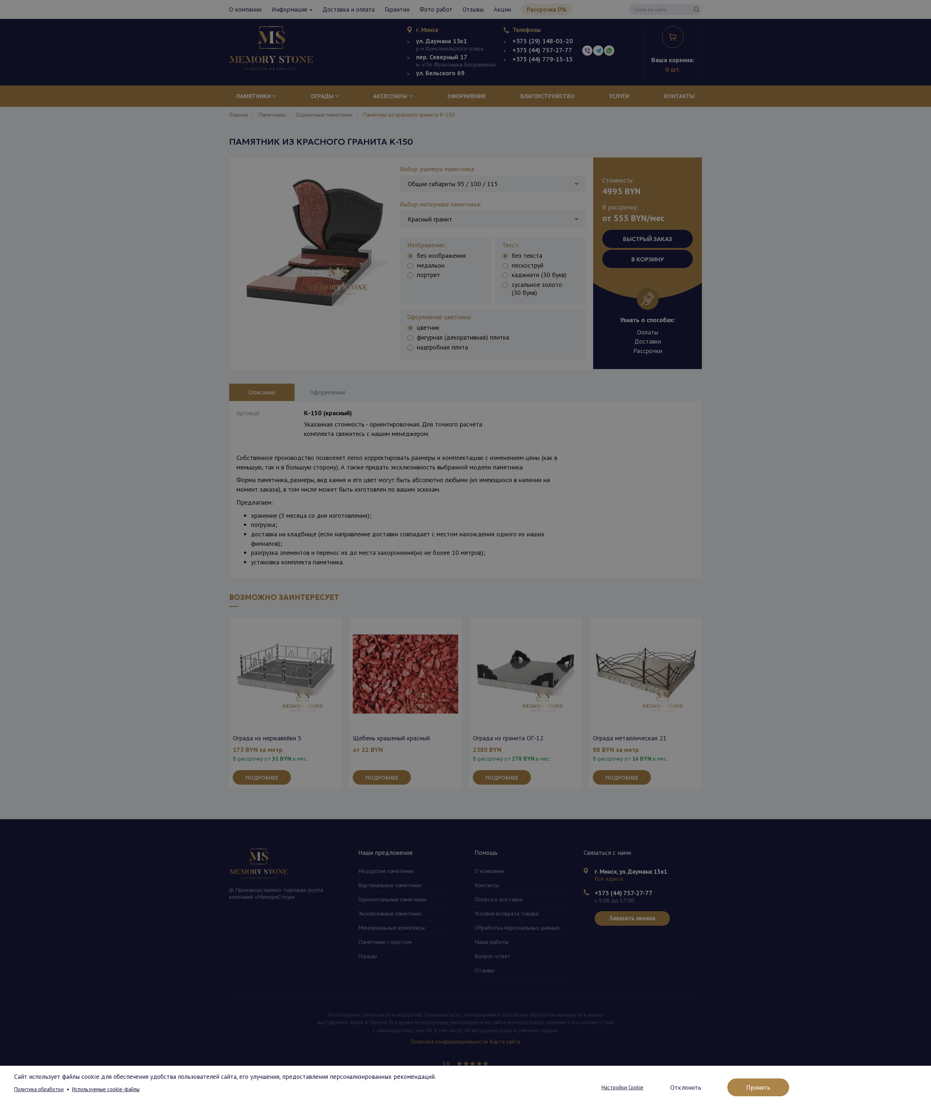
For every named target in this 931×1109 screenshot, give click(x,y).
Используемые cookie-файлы (106, 1089)
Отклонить (685, 1087)
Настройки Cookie (622, 1087)
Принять (758, 1087)
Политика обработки (39, 1089)
